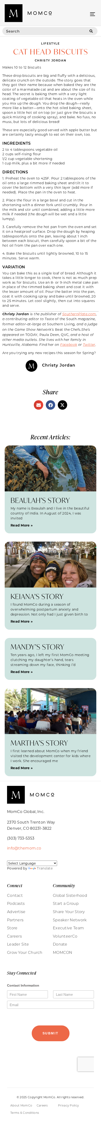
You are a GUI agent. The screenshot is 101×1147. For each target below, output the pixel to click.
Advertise (16, 911)
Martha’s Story (39, 742)
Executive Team (68, 928)
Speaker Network (70, 920)
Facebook (68, 344)
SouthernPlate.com (79, 314)
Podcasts (16, 903)
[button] (92, 14)
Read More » (22, 525)
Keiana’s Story (37, 596)
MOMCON (62, 952)
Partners (15, 920)
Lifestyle (50, 43)
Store (12, 928)
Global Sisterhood (70, 895)
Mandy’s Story (37, 646)
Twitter (89, 344)
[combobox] (43, 31)
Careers (14, 936)
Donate (60, 944)
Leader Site (18, 944)
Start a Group (66, 903)
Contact (15, 895)
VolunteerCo (65, 936)
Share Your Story (69, 911)
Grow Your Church (25, 952)
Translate (45, 868)
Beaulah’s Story (40, 500)
